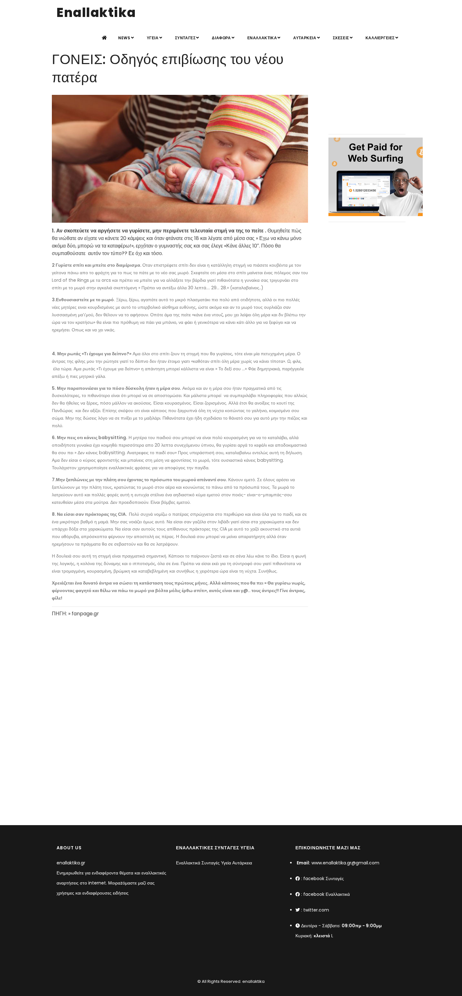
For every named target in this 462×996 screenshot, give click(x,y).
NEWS (124, 38)
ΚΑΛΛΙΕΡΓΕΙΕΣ (380, 38)
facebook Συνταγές (323, 878)
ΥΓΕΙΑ (153, 38)
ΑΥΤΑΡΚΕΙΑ (304, 38)
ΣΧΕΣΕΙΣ (341, 38)
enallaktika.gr (71, 863)
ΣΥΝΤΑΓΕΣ (185, 38)
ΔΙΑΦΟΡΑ (221, 38)
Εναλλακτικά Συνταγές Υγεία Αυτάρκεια (214, 863)
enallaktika (253, 981)
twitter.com (316, 910)
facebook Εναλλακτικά (326, 894)
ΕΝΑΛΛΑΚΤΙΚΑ (262, 38)
